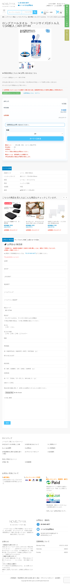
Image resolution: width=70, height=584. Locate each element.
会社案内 (51, 451)
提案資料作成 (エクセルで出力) (11, 93)
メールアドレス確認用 (10, 300)
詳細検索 (28, 462)
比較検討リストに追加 (67, 16)
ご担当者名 (7, 276)
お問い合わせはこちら (28, 73)
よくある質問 (58, 5)
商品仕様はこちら (10, 73)
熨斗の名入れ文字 (9, 355)
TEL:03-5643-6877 (30, 253)
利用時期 (6, 373)
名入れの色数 (8, 331)
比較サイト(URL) (9, 382)
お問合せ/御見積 (8, 240)
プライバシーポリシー (32, 451)
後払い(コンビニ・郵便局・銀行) (57, 479)
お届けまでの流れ (33, 240)
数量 (5, 338)
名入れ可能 (28, 12)
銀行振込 (6, 477)
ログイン (46, 12)
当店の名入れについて (32, 444)
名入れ (6, 325)
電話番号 (7, 284)
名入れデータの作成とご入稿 (11, 444)
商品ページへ (13, 210)
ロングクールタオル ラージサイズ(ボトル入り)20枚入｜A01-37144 (30, 24)
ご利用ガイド (49, 5)
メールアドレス (9, 292)
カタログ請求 (52, 3)
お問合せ (28, 448)
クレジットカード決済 (33, 477)
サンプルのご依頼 (20, 240)
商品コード (7, 307)
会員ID (6, 261)
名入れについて (61, 3)
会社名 (6, 268)
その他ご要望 (8, 397)
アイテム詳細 (7, 168)
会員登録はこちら (29, 93)
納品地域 (6, 363)
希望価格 (6, 346)
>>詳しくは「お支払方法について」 (56, 511)
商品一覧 (5, 462)
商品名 (6, 315)
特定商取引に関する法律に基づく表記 (28, 578)
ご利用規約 (52, 448)
